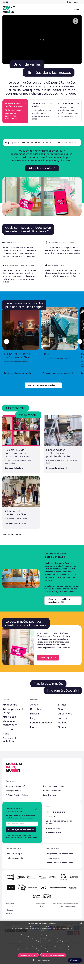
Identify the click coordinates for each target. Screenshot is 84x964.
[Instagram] (43, 907)
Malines (62, 722)
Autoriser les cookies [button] (28, 955)
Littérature (8, 729)
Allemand (9, 910)
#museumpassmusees (69, 907)
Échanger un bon (13, 790)
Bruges (62, 704)
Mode (5, 733)
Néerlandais (11, 903)
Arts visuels (9, 716)
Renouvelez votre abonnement (59, 863)
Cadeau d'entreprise (15, 854)
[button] (42, 960)
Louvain (63, 718)
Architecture (9, 704)
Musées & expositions (55, 812)
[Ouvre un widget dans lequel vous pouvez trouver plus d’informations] (75, 960)
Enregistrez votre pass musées (59, 854)
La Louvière (65, 713)
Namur (62, 727)
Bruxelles (35, 709)
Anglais (9, 913)
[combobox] (81, 923)
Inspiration (50, 816)
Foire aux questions (52, 790)
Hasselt (34, 713)
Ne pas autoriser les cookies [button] (53, 955)
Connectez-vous (53, 858)
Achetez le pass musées (16, 786)
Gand (61, 709)
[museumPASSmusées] (8, 9)
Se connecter (74, 2)
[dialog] (42, 942)
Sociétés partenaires (15, 858)
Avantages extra (53, 833)
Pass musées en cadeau (53, 786)
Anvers (34, 704)
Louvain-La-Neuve (41, 722)
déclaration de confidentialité (16, 837)
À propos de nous (53, 828)
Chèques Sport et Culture (17, 795)
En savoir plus (45, 951)
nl (3, 2)
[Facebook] (40, 907)
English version (49, 795)
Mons (33, 727)
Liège (33, 718)
